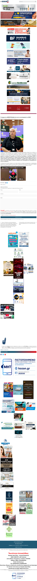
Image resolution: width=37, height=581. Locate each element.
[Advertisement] (18, 329)
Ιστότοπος (2, 193)
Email (20, 189)
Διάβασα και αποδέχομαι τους (8, 215)
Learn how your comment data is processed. (17, 219)
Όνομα (1, 189)
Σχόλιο (1, 197)
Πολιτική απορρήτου (4, 211)
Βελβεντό (4, 184)
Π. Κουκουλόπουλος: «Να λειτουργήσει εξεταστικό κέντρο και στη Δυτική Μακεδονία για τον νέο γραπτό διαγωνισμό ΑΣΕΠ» (27, 223)
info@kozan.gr (18, 547)
